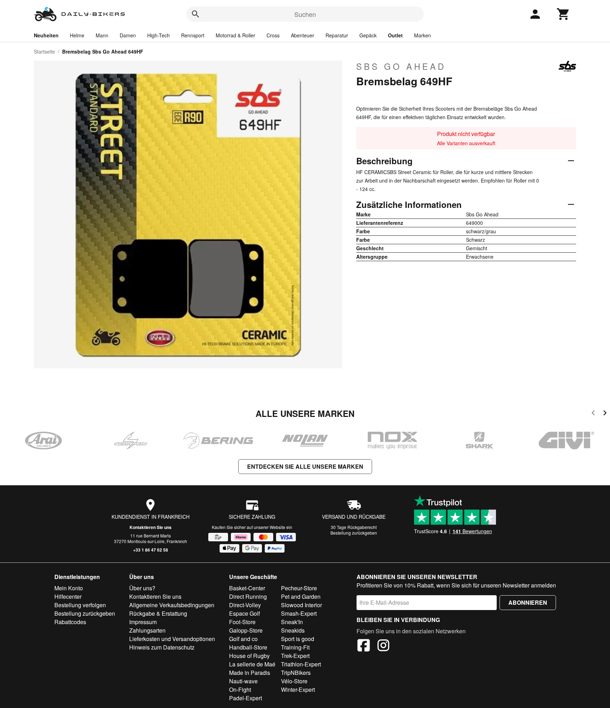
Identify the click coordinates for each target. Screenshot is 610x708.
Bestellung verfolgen (80, 605)
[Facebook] (364, 646)
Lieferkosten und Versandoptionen (172, 639)
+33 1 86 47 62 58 (150, 550)
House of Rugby (249, 656)
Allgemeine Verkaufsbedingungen (171, 605)
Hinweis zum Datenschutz (162, 647)
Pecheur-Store (299, 588)
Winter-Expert (298, 689)
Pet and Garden (301, 596)
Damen (128, 35)
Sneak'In (292, 622)
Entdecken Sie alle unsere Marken (305, 466)
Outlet (395, 35)
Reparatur (336, 35)
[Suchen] (196, 14)
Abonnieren (527, 602)
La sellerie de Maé (252, 664)
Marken (422, 35)
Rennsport (192, 35)
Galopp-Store (246, 630)
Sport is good (297, 639)
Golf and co (243, 639)
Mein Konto (68, 588)
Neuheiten (46, 35)
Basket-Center (247, 588)
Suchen (305, 14)
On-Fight (240, 689)
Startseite (44, 51)
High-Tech (158, 35)
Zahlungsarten (147, 630)
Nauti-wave (243, 681)
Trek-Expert (295, 656)
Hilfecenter (68, 596)
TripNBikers (296, 673)
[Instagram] (383, 646)
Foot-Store (242, 622)
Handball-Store (248, 647)
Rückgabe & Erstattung (158, 613)
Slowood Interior (301, 605)
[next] (605, 414)
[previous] (593, 414)
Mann (102, 35)
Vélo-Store (294, 681)
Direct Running (248, 596)
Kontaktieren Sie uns (151, 527)
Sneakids (293, 630)
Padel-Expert (245, 698)
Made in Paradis (249, 673)
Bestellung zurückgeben (353, 533)
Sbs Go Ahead (401, 66)
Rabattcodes (70, 622)
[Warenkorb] (563, 14)
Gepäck (368, 35)
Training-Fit (295, 647)
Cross (273, 35)
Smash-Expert (299, 613)
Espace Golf (244, 613)
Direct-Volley (245, 605)
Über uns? (142, 588)
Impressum (143, 622)
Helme (77, 35)
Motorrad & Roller (235, 35)
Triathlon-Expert (301, 664)
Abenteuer (302, 35)
